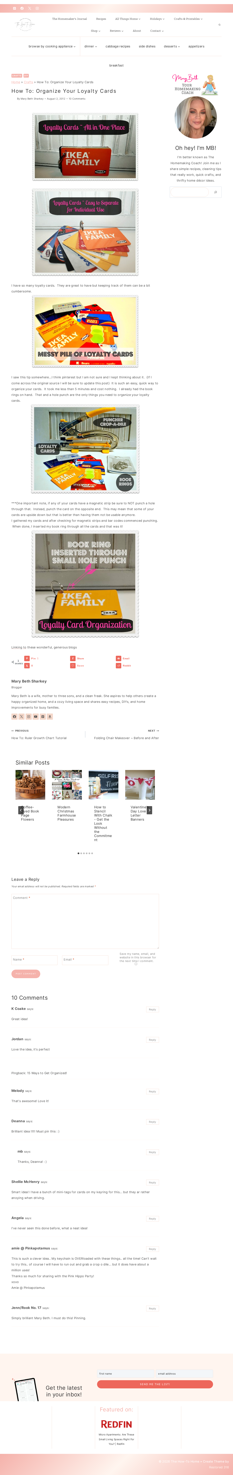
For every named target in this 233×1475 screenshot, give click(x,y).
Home (15, 82)
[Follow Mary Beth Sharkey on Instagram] (29, 717)
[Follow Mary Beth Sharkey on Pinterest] (43, 717)
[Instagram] (37, 8)
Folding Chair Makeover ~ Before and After (126, 734)
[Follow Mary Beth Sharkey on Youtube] (36, 717)
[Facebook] (22, 8)
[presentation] (30, 785)
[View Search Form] (219, 25)
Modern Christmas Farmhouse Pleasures (66, 813)
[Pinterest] (14, 8)
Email (69, 959)
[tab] (78, 853)
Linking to (18, 647)
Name (18, 959)
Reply (152, 1009)
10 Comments (77, 98)
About (137, 31)
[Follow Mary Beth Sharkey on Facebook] (14, 717)
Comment (21, 898)
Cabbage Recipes (118, 46)
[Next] (149, 810)
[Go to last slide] (21, 810)
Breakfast (116, 65)
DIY (26, 75)
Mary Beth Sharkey (32, 98)
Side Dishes (147, 46)
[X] (30, 8)
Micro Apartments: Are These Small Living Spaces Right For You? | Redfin (116, 1439)
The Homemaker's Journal (69, 19)
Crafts (16, 75)
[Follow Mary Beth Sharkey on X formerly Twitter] (21, 717)
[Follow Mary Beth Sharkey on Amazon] (50, 717)
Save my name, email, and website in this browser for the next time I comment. (138, 957)
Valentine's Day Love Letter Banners (140, 813)
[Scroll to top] (221, 1458)
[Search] (215, 192)
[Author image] (13, 99)
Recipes (101, 19)
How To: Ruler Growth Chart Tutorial (39, 734)
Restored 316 (219, 1467)
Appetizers (196, 46)
